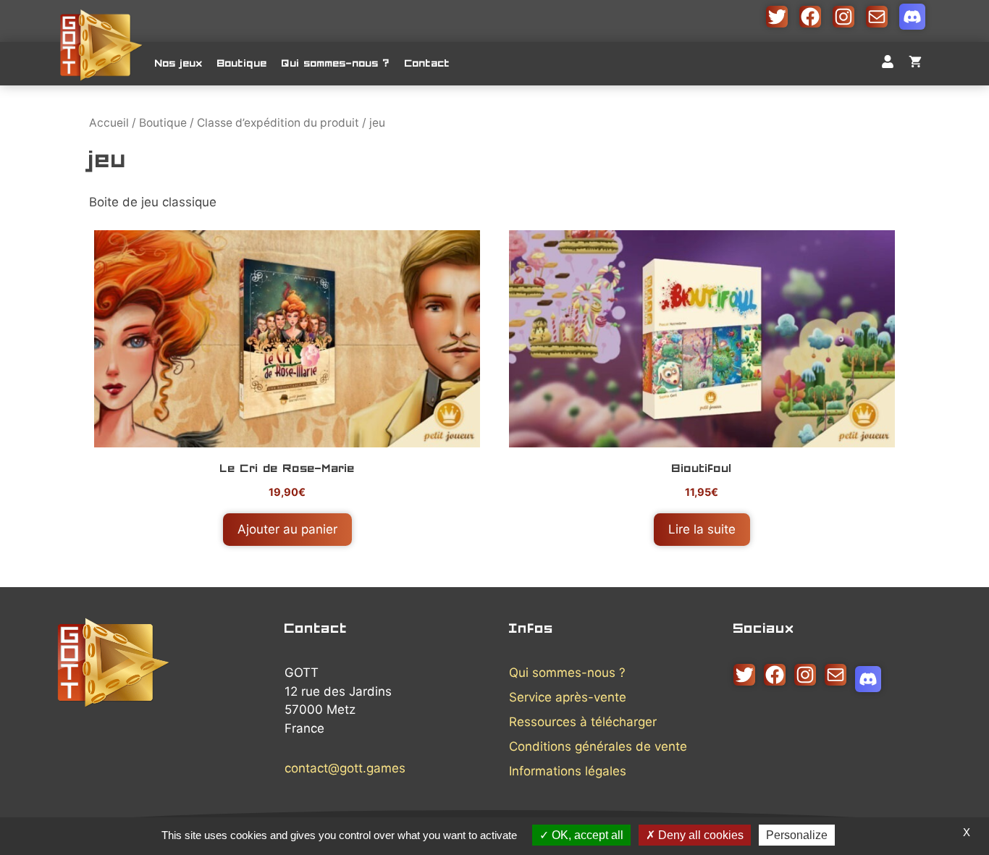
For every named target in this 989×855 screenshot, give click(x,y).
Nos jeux (179, 64)
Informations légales (567, 771)
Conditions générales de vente (598, 746)
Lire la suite (702, 529)
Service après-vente (567, 697)
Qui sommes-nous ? (336, 64)
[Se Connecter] (887, 63)
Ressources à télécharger (583, 722)
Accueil (109, 123)
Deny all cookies (699, 835)
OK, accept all (586, 835)
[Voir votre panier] (915, 63)
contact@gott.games (345, 768)
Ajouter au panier (287, 529)
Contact (427, 64)
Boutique (242, 64)
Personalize (797, 835)
